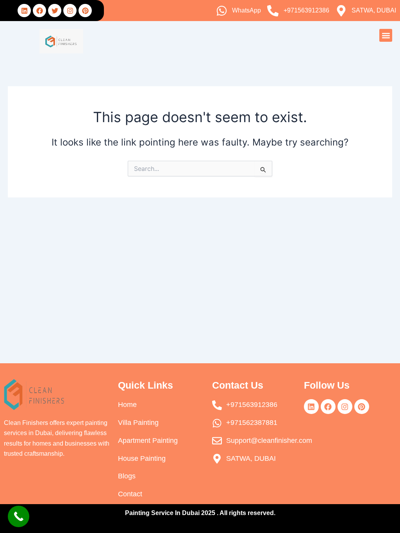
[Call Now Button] (18, 516)
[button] (385, 35)
